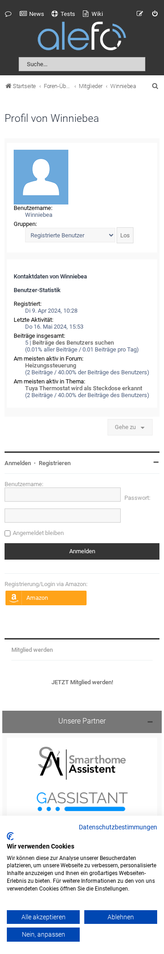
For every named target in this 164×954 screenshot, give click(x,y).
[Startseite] (82, 38)
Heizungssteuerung (50, 365)
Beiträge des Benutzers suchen (73, 342)
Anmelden (18, 463)
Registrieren (55, 463)
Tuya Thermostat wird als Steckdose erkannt (83, 388)
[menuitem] (32, 14)
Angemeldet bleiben (38, 532)
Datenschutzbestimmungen (118, 827)
